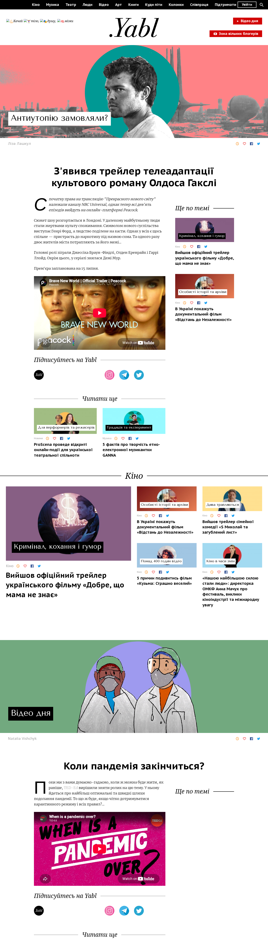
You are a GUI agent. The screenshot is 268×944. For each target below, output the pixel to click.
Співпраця (199, 4)
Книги (133, 4)
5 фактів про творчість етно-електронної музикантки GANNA (131, 450)
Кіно (36, 4)
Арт (118, 4)
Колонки (176, 4)
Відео (104, 4)
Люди (87, 4)
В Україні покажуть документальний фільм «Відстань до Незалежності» (203, 314)
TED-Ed (71, 787)
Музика (52, 4)
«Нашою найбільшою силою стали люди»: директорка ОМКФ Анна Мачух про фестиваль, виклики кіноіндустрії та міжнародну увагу (230, 592)
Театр (71, 4)
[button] (261, 4)
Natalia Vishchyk (22, 738)
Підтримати (225, 4)
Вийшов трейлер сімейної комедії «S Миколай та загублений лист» (228, 527)
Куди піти (153, 4)
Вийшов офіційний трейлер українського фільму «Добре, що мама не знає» (204, 258)
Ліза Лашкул (19, 143)
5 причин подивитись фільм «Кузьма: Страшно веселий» (164, 581)
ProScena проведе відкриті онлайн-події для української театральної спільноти (63, 450)
